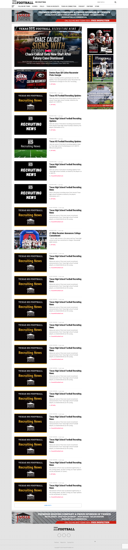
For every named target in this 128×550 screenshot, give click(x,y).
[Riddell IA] (100, 54)
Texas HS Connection (68, 6)
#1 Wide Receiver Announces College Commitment (65, 234)
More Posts (47, 505)
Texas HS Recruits (52, 6)
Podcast (82, 6)
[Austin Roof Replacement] (100, 109)
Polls (42, 6)
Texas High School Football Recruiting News (65, 188)
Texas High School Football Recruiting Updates (65, 119)
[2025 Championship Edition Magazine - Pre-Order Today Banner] (100, 81)
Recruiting (53, 70)
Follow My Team (24, 6)
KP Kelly (53, 84)
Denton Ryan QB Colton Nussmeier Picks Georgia (63, 73)
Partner (90, 6)
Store (97, 6)
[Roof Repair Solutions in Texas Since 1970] (64, 21)
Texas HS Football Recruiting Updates (65, 95)
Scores (34, 6)
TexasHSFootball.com (57, 176)
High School (53, 207)
